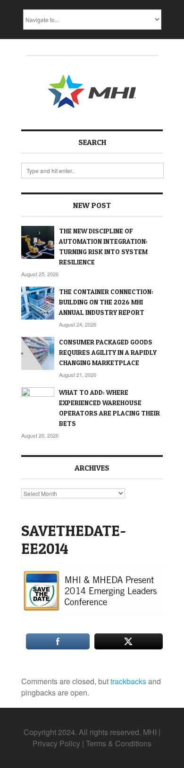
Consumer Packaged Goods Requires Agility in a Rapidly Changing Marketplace (108, 352)
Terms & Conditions (118, 743)
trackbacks (128, 681)
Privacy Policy (56, 743)
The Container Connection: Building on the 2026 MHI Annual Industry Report (106, 302)
